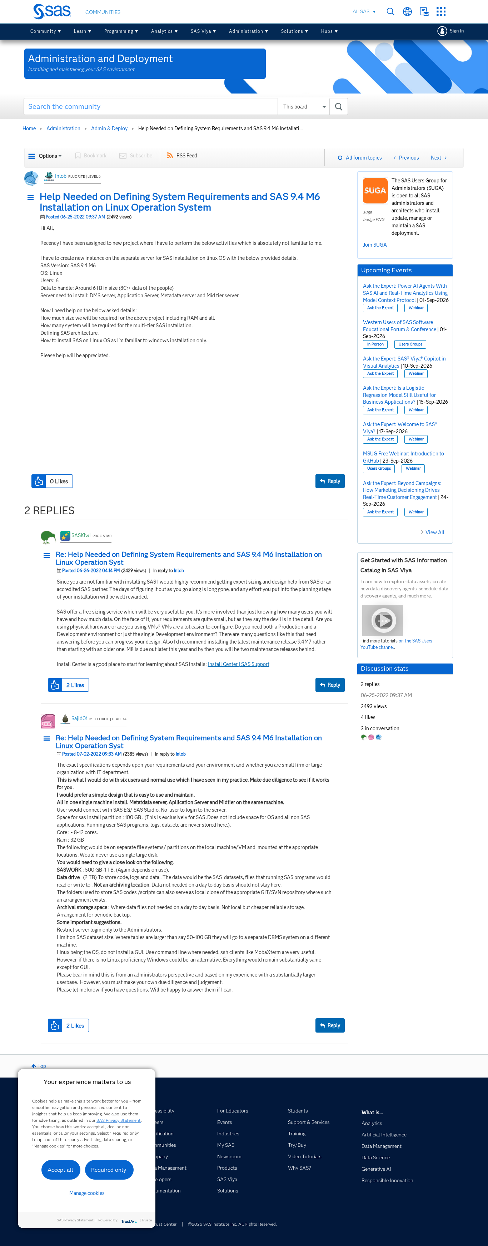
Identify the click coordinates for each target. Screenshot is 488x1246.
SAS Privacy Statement (118, 1120)
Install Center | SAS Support (238, 664)
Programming (118, 31)
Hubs (327, 31)
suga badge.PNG (373, 215)
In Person (375, 344)
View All (434, 532)
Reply (334, 481)
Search (390, 11)
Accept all (60, 1169)
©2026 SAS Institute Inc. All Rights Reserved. (232, 1224)
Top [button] (42, 1066)
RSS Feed (186, 155)
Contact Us (424, 11)
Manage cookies (87, 1193)
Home (29, 128)
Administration (246, 31)
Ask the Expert (380, 308)
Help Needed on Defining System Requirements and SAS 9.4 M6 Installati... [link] (220, 128)
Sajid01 (79, 718)
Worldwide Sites (407, 11)
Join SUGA (375, 245)
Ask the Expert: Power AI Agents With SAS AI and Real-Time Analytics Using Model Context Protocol (405, 293)
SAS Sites (441, 11)
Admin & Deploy (109, 128)
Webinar (416, 308)
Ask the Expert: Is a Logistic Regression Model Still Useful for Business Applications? (399, 395)
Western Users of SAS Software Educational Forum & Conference (399, 326)
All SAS (361, 11)
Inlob (60, 176)
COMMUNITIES (102, 12)
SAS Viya (201, 31)
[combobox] (186, 106)
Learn (80, 31)
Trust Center (164, 1224)
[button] (32, 197)
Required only (108, 1169)
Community (43, 31)
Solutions (292, 31)
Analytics (162, 31)
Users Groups (410, 344)
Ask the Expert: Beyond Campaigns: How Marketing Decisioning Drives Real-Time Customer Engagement (402, 490)
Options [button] (48, 156)
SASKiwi (81, 535)
